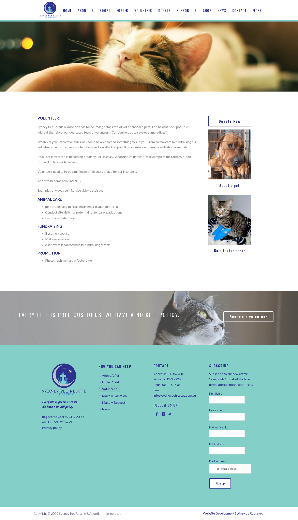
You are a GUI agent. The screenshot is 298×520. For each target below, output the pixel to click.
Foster (122, 10)
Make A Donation (114, 396)
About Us (86, 10)
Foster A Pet (110, 382)
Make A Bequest (113, 402)
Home (67, 10)
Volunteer (143, 10)
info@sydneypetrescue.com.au (174, 395)
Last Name (215, 410)
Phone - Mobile (218, 427)
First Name (215, 393)
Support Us (187, 10)
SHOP (207, 10)
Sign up (220, 483)
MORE (257, 10)
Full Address (216, 444)
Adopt (105, 10)
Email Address (217, 461)
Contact (239, 10)
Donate (164, 10)
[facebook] (156, 414)
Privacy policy (52, 427)
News (222, 10)
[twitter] (169, 414)
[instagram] (163, 414)
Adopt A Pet (110, 375)
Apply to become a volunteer (57, 181)
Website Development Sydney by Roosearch (234, 513)
